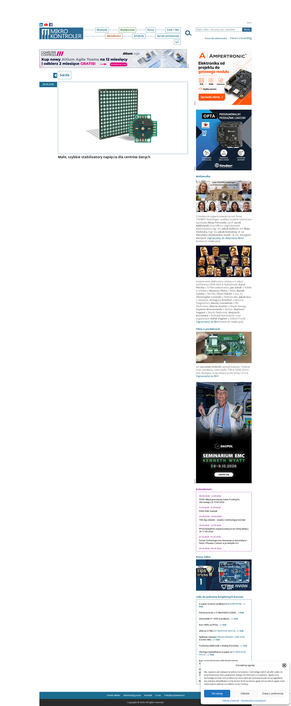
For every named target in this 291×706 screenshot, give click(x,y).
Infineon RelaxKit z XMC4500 (231, 637)
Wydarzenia (127, 30)
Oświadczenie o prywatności (253, 700)
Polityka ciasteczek (230, 700)
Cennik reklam (113, 695)
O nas (158, 695)
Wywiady (102, 30)
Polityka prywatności (174, 695)
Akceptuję (217, 693)
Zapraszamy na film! (207, 322)
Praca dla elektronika (216, 38)
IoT (177, 42)
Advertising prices (132, 695)
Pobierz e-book (241, 38)
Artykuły (139, 36)
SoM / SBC (173, 30)
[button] (284, 665)
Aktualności (114, 36)
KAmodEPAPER (233, 604)
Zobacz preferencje (272, 693)
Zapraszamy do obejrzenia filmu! (225, 238)
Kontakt (148, 695)
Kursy (150, 30)
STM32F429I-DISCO (224, 631)
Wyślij (247, 29)
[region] (223, 521)
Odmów (245, 693)
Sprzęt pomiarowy (168, 36)
